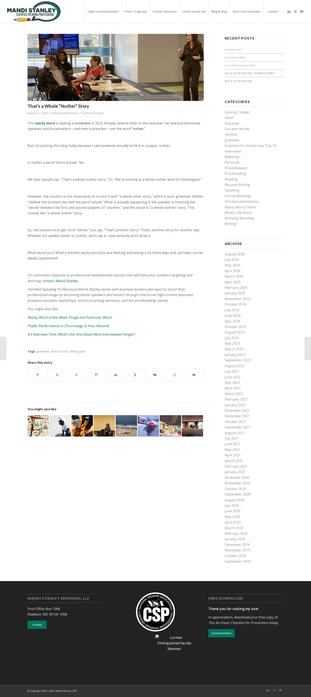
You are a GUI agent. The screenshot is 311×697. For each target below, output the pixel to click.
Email (229, 117)
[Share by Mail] (194, 375)
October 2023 (235, 326)
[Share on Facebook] (37, 375)
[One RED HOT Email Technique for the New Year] (3, 348)
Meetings (232, 156)
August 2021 (235, 433)
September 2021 (238, 427)
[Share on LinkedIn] (115, 375)
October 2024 (235, 304)
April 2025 (233, 282)
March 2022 (234, 393)
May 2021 (232, 449)
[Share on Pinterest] (96, 375)
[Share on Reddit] (174, 375)
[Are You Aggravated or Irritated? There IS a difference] (307, 348)
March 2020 (234, 528)
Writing (231, 224)
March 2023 (234, 349)
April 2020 (233, 522)
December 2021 (237, 410)
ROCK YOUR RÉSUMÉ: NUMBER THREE (250, 73)
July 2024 (232, 310)
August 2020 (235, 500)
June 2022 (232, 377)
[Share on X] (57, 375)
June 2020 (232, 511)
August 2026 (235, 254)
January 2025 (235, 293)
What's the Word (238, 212)
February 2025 (236, 287)
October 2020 (235, 488)
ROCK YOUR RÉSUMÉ (238, 81)
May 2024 (232, 321)
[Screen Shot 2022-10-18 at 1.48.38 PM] (116, 67)
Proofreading (235, 173)
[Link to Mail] (302, 11)
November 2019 (237, 550)
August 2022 (235, 366)
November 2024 (237, 298)
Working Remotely (239, 218)
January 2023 (235, 354)
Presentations (236, 168)
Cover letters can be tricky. (240, 65)
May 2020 (232, 516)
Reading (231, 179)
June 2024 (232, 315)
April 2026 (233, 271)
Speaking (232, 190)
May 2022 (232, 382)
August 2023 (235, 332)
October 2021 (235, 421)
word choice (59, 351)
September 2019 (238, 561)
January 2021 (235, 472)
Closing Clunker (237, 112)
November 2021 (237, 416)
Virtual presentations (242, 201)
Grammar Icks (233, 49)
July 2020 (232, 505)
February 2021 (236, 466)
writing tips (77, 351)
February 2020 (236, 533)
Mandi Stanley (94, 113)
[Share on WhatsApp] (76, 375)
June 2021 (232, 444)
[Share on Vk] (154, 375)
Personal (232, 162)
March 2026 (234, 276)
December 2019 (237, 544)
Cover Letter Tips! (235, 57)
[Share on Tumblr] (135, 375)
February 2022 (236, 399)
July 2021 (232, 438)
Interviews (233, 151)
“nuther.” (138, 128)
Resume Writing (237, 184)
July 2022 (232, 371)
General (231, 134)
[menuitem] (103, 11)
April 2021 (233, 455)
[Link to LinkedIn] (289, 11)
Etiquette (232, 123)
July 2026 (232, 259)
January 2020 (235, 539)
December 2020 (237, 477)
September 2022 (238, 360)
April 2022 (233, 388)
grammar (43, 351)
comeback (82, 123)
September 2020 (238, 494)
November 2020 (237, 483)
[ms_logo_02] (33, 11)
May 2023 (232, 343)
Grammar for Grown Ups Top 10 (250, 145)
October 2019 (235, 556)
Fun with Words (237, 129)
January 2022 (235, 405)
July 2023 (232, 338)
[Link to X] (295, 11)
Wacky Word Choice (66, 113)
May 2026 (232, 265)
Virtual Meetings (238, 196)
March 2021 (234, 461)
